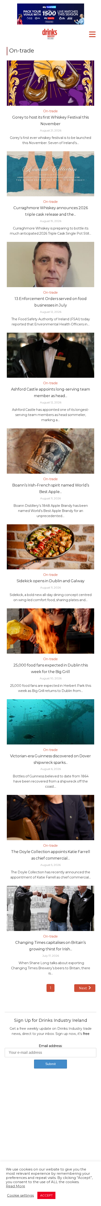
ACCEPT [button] (46, 1195)
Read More (15, 1186)
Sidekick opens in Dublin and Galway (51, 581)
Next (83, 988)
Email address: (50, 1046)
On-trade (50, 111)
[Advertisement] (50, 1129)
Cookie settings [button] (20, 1195)
